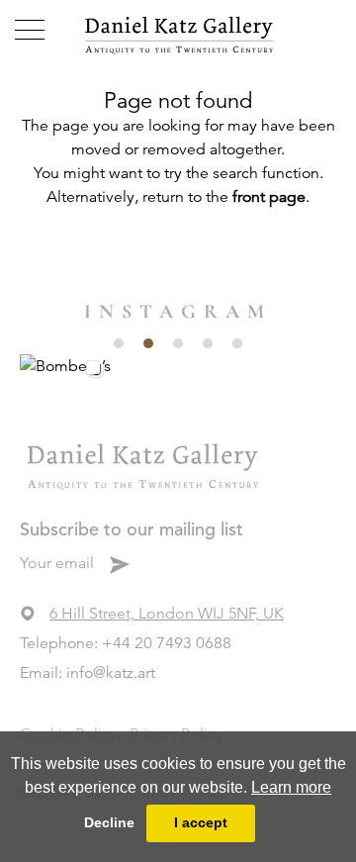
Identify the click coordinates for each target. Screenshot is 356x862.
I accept (200, 822)
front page (269, 197)
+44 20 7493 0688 (166, 643)
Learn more (291, 787)
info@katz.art (110, 673)
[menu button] (29, 30)
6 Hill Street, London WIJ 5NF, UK (166, 613)
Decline (109, 822)
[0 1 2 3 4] (178, 365)
